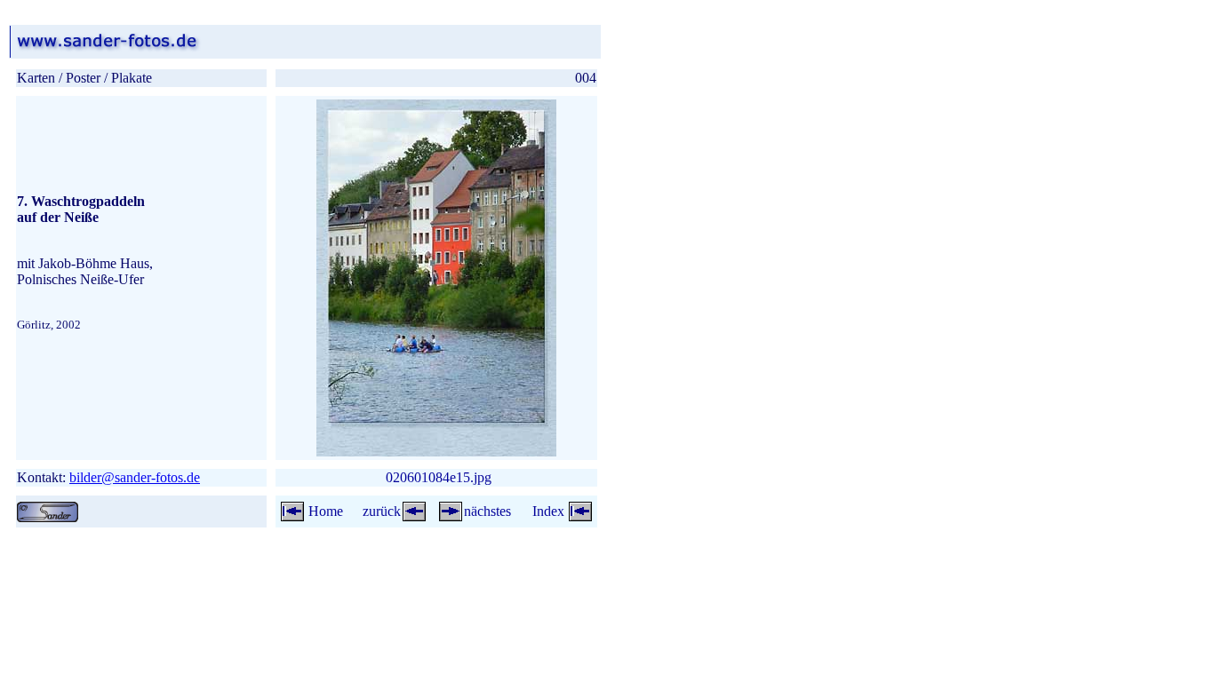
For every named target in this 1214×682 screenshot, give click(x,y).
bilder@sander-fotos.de (134, 477)
